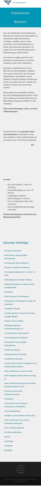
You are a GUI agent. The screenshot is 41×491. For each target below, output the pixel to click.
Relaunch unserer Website (13, 321)
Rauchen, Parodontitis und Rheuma (17, 267)
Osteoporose (9, 399)
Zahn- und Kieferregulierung (14, 428)
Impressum (20, 468)
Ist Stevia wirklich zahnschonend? (16, 333)
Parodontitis (8, 292)
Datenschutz (20, 470)
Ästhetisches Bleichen (12, 350)
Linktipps (20, 472)
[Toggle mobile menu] (37, 4)
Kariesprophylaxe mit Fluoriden (15, 354)
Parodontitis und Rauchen (13, 359)
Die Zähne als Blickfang (12, 432)
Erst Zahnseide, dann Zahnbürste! (16, 263)
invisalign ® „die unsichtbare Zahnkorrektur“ (19, 415)
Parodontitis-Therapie (12, 309)
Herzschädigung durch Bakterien (16, 338)
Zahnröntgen (8, 441)
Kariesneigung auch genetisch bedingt (17, 280)
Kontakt (20, 466)
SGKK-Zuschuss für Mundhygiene (16, 296)
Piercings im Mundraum (12, 251)
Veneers (7, 437)
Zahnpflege (8, 450)
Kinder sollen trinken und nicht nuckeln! (18, 371)
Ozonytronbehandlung (12, 411)
